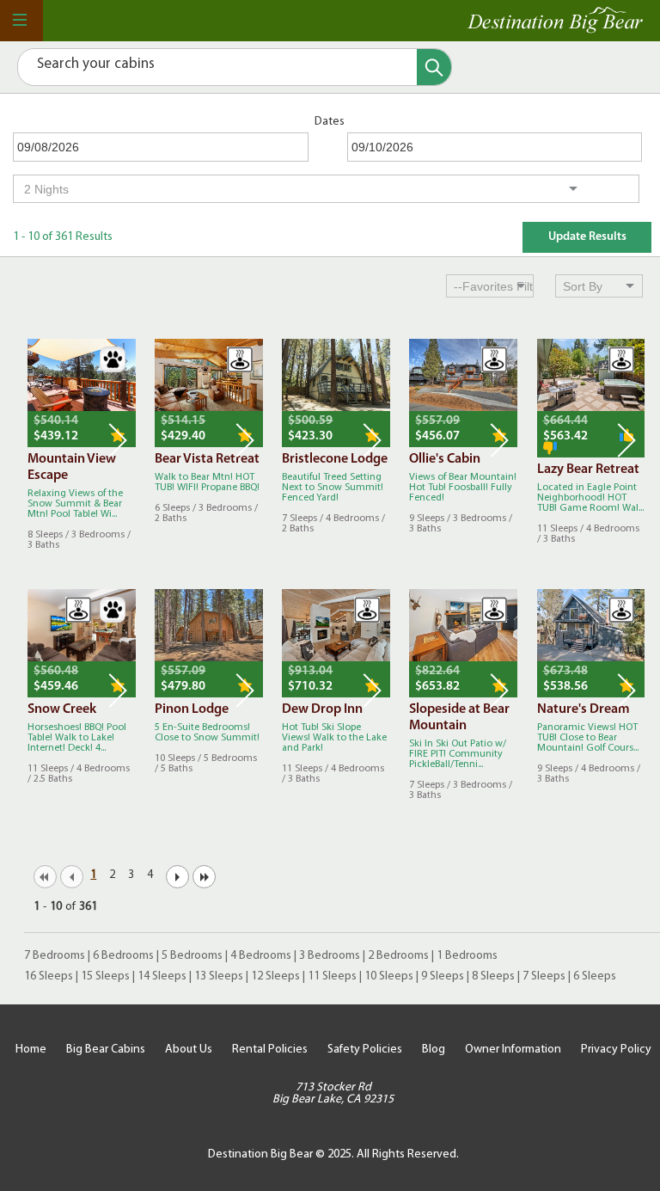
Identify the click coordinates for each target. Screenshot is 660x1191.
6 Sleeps (594, 976)
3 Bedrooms (329, 955)
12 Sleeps (275, 976)
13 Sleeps (218, 976)
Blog (433, 1049)
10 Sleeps (388, 976)
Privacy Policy (616, 1049)
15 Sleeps (105, 976)
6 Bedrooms (123, 955)
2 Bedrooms (398, 955)
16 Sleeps (48, 976)
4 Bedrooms (260, 955)
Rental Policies (270, 1049)
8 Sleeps (493, 976)
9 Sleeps (442, 976)
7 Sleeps (543, 976)
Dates (330, 121)
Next (117, 440)
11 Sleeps (332, 976)
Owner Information (513, 1049)
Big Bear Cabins (105, 1049)
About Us (188, 1049)
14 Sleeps (162, 976)
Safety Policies (364, 1049)
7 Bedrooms (54, 955)
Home (30, 1049)
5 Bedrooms (192, 955)
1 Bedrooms (467, 955)
